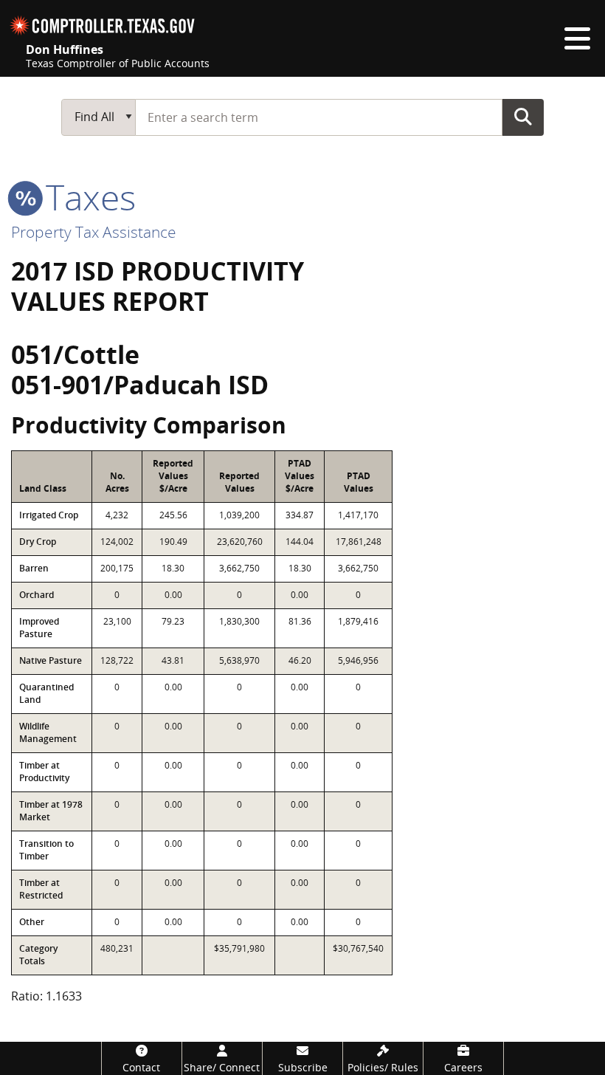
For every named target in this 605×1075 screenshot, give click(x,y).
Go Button (523, 116)
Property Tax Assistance (93, 231)
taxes (86, 197)
